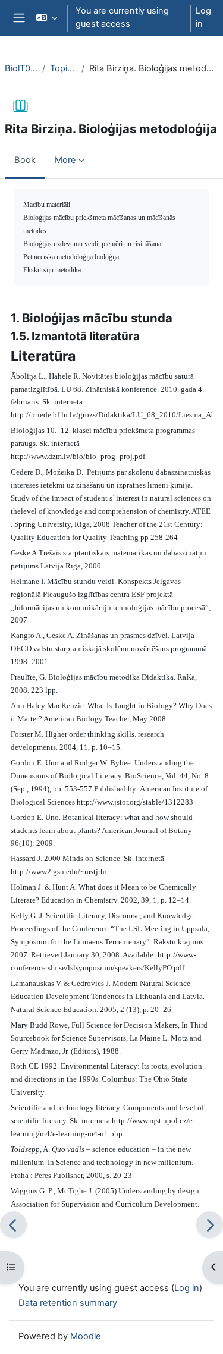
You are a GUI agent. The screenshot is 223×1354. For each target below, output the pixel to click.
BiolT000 (21, 68)
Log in (203, 17)
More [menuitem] (65, 160)
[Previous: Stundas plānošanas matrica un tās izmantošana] (13, 1224)
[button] (47, 18)
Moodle (85, 1336)
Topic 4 (63, 68)
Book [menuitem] (25, 160)
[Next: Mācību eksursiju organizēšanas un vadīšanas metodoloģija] (209, 1224)
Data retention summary (67, 1303)
